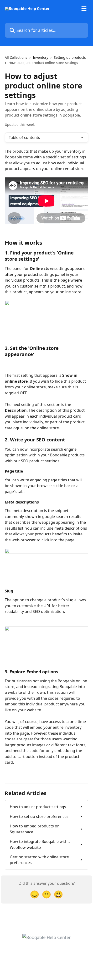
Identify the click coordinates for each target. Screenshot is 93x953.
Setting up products (70, 57)
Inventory (40, 57)
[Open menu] (84, 8)
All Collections (16, 57)
